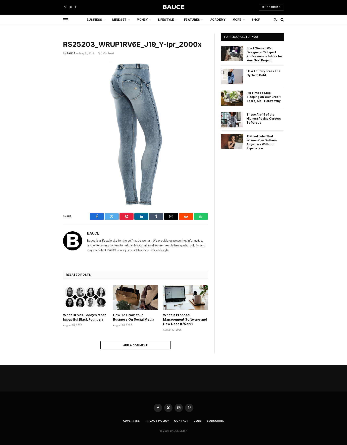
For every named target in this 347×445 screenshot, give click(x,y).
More (237, 19)
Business (94, 19)
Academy (218, 19)
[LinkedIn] (49, 96)
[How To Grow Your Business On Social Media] (135, 297)
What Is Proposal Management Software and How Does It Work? (185, 319)
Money (142, 19)
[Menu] (65, 19)
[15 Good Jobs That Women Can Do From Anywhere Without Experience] (232, 141)
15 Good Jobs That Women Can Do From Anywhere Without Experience (262, 142)
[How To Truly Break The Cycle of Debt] (232, 76)
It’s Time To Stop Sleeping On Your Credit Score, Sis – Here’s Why (264, 97)
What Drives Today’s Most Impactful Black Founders (84, 317)
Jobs (198, 420)
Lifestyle (166, 19)
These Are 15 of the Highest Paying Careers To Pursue (264, 118)
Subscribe (215, 420)
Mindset (119, 19)
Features (192, 19)
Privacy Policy (157, 420)
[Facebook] (49, 75)
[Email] (49, 116)
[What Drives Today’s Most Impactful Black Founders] (85, 297)
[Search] (282, 19)
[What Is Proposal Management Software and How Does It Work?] (185, 297)
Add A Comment (135, 345)
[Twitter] (49, 85)
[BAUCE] (173, 7)
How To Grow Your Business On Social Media (133, 317)
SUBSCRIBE (271, 7)
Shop (256, 19)
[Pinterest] (49, 106)
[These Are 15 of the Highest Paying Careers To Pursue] (232, 119)
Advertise (131, 420)
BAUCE (71, 53)
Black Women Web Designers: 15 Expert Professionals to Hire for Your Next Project (264, 54)
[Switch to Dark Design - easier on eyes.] (275, 20)
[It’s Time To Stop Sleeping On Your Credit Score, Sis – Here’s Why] (232, 98)
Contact (181, 420)
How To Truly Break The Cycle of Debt (263, 73)
